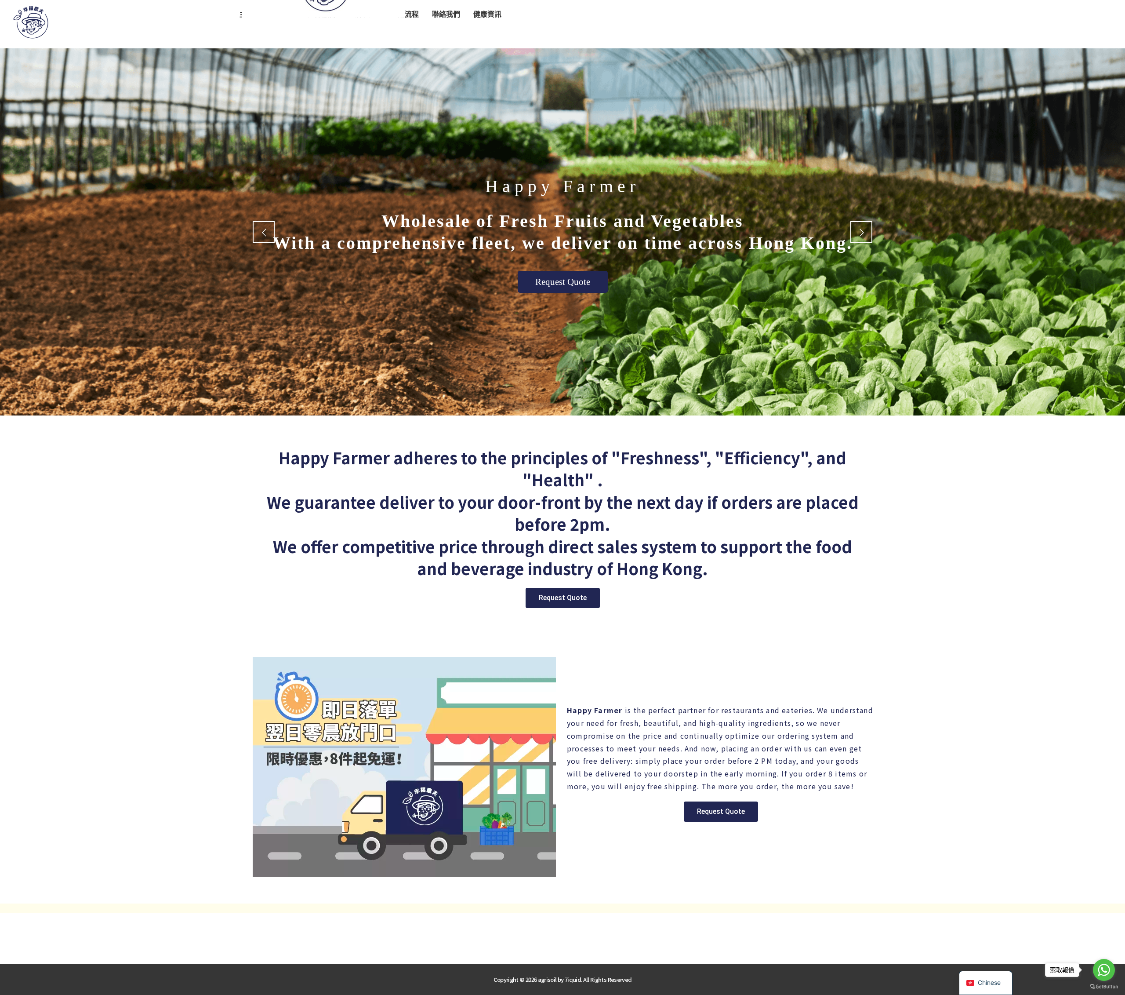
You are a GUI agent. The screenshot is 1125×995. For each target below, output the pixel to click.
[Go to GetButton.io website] (1104, 986)
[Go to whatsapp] (1104, 970)
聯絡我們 (446, 14)
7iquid (573, 979)
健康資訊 (487, 14)
